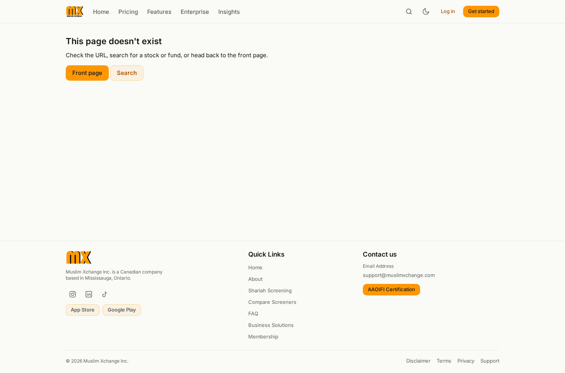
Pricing (128, 11)
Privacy (465, 361)
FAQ (253, 313)
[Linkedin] (89, 294)
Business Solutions (271, 325)
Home (101, 11)
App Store (83, 310)
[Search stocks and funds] (409, 11)
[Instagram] (73, 294)
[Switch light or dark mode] (426, 11)
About (255, 279)
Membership (263, 336)
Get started (481, 11)
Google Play (122, 310)
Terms (444, 361)
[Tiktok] (105, 294)
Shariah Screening (270, 290)
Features (159, 11)
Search (127, 72)
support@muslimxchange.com (399, 275)
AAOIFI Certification (391, 289)
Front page (87, 72)
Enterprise (195, 11)
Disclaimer (418, 361)
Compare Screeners (272, 302)
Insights (229, 11)
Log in (448, 11)
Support (489, 361)
